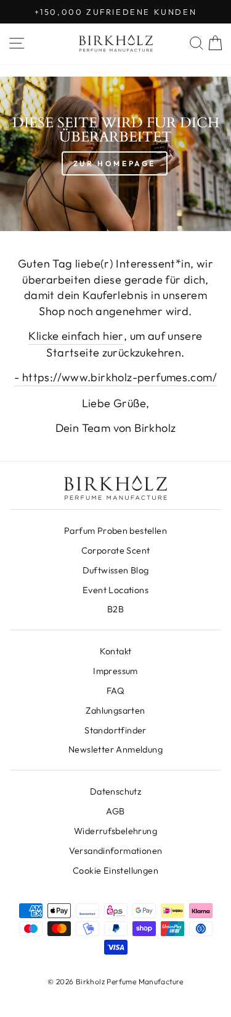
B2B (115, 609)
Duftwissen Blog (116, 570)
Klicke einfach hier (75, 336)
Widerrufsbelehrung (115, 831)
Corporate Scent (115, 550)
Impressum (115, 671)
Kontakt (116, 651)
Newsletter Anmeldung (115, 749)
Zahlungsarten (115, 710)
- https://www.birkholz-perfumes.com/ (115, 377)
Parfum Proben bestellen (115, 530)
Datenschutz (115, 791)
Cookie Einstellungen (115, 870)
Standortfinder (115, 730)
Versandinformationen (116, 850)
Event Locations (115, 590)
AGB (115, 811)
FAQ (115, 690)
